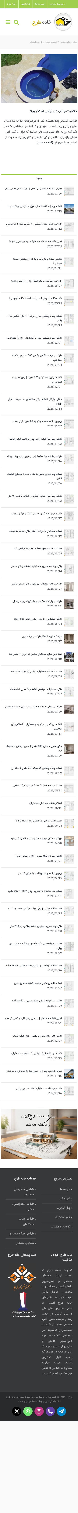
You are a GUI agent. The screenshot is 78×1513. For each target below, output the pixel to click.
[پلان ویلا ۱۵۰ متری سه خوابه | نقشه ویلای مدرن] (69, 566)
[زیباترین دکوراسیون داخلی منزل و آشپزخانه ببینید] (69, 838)
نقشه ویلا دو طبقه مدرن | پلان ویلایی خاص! (38, 856)
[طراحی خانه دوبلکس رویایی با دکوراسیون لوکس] (69, 584)
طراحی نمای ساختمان (26, 1221)
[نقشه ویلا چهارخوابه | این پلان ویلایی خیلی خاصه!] (69, 439)
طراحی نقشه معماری (21, 1233)
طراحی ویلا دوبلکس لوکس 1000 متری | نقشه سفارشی (37, 357)
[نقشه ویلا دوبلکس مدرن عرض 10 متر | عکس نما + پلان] (69, 316)
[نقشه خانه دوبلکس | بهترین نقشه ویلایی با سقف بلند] (69, 965)
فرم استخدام (62, 1217)
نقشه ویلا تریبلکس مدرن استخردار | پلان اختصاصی (34, 338)
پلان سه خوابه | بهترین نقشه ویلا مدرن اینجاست (36, 689)
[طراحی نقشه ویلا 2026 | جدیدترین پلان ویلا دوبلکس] (69, 456)
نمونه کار (65, 1198)
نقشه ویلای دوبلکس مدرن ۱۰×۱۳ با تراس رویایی (36, 513)
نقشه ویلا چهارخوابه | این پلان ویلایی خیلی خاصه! (35, 439)
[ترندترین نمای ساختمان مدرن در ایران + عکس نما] (69, 654)
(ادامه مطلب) (45, 142)
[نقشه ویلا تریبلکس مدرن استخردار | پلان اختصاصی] (69, 338)
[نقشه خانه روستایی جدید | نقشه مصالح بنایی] (69, 983)
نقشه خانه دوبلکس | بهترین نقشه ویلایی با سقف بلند (34, 965)
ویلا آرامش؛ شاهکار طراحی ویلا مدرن (42, 636)
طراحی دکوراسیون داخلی (23, 1206)
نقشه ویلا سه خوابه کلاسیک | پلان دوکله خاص (37, 786)
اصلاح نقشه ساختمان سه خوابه (45, 803)
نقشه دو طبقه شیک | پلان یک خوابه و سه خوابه (36, 1053)
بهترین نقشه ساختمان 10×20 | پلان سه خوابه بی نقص (33, 189)
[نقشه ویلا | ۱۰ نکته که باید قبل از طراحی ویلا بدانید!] (69, 206)
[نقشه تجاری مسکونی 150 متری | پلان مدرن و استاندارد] (69, 377)
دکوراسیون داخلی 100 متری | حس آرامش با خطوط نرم (34, 748)
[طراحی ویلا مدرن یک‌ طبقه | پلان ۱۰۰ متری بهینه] (69, 281)
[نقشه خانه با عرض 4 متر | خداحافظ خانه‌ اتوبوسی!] (69, 298)
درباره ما (65, 1189)
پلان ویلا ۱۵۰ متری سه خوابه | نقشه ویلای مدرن (36, 566)
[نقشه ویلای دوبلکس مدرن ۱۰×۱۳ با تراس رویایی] (69, 513)
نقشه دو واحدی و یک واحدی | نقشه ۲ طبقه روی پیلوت (35, 946)
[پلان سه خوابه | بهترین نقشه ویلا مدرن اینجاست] (69, 689)
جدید (39, 178)
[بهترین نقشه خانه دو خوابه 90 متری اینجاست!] (69, 421)
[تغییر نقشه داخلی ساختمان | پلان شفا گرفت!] (69, 821)
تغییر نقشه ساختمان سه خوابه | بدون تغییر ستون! (35, 241)
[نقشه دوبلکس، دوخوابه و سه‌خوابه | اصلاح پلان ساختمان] (69, 724)
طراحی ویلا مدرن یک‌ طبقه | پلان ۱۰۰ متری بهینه (36, 281)
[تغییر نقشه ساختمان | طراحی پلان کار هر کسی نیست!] (69, 1018)
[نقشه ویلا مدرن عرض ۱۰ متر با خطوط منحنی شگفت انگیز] (69, 474)
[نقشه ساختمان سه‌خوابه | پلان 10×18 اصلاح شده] (69, 671)
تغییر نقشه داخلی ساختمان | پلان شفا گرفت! (38, 821)
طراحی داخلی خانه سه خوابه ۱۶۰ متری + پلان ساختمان (33, 707)
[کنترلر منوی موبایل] (8, 22)
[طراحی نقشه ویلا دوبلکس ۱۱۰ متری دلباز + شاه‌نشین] (69, 224)
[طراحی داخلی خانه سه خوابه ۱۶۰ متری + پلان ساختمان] (69, 707)
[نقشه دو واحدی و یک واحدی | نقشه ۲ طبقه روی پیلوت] (69, 944)
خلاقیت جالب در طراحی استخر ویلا (53, 111)
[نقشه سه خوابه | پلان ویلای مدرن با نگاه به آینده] (69, 1001)
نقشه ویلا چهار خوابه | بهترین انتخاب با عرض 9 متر (35, 496)
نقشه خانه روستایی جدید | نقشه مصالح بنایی (38, 983)
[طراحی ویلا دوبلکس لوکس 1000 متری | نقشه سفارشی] (69, 355)
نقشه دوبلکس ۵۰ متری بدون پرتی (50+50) (38, 619)
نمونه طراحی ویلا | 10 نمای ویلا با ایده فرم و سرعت (34, 1071)
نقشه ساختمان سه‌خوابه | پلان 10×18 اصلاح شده (35, 671)
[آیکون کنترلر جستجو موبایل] (16, 22)
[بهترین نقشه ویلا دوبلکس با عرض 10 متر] (69, 873)
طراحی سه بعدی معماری (24, 1192)
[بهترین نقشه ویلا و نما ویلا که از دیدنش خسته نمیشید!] (69, 259)
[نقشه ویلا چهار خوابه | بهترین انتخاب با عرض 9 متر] (69, 496)
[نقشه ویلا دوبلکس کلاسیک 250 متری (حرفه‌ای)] (69, 768)
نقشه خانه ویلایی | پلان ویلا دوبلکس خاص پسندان (35, 908)
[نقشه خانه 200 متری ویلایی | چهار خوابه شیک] (69, 1036)
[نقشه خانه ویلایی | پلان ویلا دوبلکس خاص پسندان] (69, 908)
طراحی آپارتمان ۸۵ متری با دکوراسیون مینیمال (37, 601)
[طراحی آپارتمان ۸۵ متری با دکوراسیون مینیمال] (69, 601)
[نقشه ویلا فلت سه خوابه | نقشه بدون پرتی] (69, 1088)
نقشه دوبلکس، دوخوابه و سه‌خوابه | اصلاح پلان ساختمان (36, 726)
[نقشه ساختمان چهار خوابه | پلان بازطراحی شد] (69, 549)
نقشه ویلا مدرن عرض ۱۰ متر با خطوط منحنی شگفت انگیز (34, 476)
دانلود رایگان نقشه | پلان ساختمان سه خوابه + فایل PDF (35, 401)
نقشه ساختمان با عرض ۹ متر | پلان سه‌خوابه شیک (35, 531)
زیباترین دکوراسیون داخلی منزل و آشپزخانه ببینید (36, 838)
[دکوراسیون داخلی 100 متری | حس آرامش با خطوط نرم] (69, 746)
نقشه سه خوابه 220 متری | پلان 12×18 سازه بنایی (35, 891)
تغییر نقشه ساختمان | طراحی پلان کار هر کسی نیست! (33, 1018)
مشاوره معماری (25, 1243)
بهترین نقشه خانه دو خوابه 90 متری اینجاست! (37, 421)
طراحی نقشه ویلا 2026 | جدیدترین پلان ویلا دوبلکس (33, 456)
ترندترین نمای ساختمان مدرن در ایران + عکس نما (35, 654)
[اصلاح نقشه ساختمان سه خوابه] (69, 803)
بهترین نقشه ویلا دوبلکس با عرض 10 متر (40, 873)
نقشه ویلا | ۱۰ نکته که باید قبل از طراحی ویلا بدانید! (35, 206)
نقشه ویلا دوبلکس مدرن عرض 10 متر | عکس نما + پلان (34, 318)
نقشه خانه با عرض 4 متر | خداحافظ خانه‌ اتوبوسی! (35, 298)
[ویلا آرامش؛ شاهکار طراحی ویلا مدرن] (69, 636)
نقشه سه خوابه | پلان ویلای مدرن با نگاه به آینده (36, 1001)
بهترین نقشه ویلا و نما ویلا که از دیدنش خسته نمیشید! (37, 261)
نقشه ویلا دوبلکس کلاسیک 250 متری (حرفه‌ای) (36, 768)
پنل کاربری (63, 1207)
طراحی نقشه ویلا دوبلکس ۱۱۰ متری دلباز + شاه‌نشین (34, 224)
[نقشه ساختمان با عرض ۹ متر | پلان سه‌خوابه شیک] (69, 531)
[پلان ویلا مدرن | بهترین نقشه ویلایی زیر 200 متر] (69, 926)
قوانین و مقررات (60, 1226)
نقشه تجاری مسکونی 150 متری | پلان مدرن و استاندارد (37, 379)
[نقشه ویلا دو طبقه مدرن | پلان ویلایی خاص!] (69, 856)
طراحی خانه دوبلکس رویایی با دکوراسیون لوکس (36, 584)
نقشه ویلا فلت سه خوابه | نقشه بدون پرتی (39, 1088)
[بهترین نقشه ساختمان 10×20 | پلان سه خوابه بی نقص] (69, 189)
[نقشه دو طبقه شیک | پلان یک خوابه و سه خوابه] (69, 1053)
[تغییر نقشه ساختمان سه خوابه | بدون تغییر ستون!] (69, 241)
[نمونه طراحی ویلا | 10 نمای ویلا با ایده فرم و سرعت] (69, 1071)
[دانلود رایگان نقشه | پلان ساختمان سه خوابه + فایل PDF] (69, 399)
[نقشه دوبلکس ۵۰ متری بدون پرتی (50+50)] (69, 619)
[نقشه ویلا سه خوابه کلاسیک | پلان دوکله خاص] (69, 786)
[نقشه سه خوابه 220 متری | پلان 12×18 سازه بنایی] (69, 891)
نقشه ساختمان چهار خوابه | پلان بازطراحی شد (38, 549)
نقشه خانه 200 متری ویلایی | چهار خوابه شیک (37, 1036)
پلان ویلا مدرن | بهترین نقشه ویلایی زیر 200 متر (36, 926)
